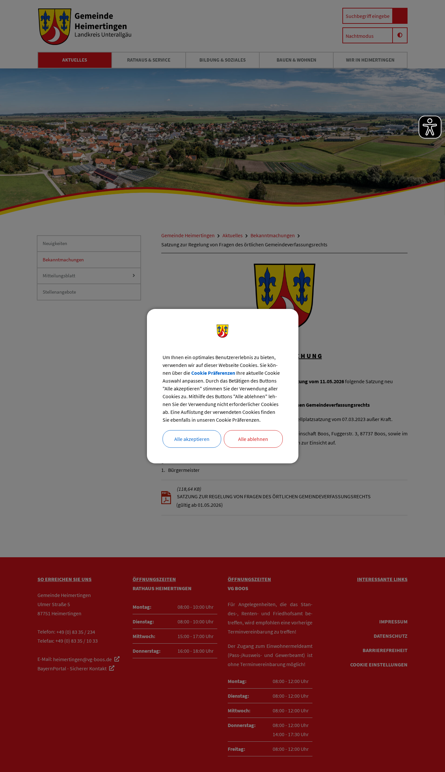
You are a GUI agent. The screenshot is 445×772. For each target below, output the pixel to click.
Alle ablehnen (253, 439)
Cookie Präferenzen (213, 373)
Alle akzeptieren (191, 439)
